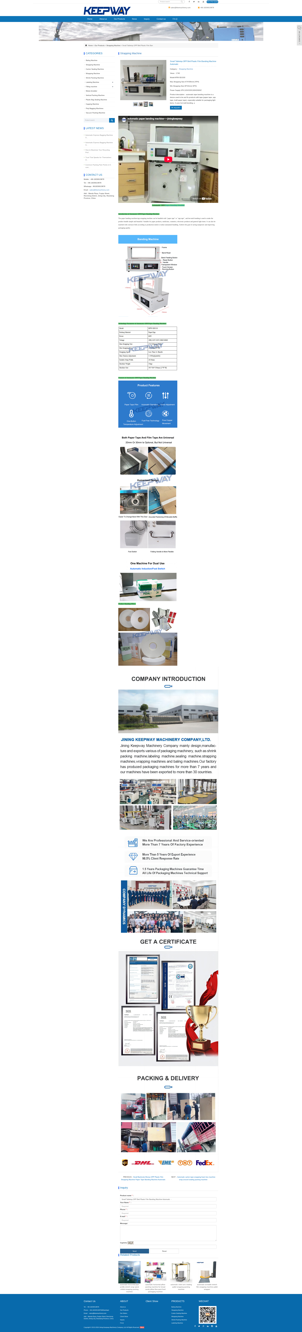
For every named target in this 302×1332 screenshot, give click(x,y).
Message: (124, 1223)
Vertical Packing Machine (95, 95)
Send (134, 1251)
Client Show (152, 1301)
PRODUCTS (177, 1301)
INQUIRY (176, 108)
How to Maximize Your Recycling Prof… (97, 151)
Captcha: (123, 1243)
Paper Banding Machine (175, 205)
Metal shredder (91, 91)
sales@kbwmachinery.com (181, 8)
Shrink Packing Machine (95, 78)
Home (89, 19)
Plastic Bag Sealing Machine (96, 100)
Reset (164, 1251)
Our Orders (123, 1313)
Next (163, 80)
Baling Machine (91, 60)
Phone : (124, 1209)
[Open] (299, 35)
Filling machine (91, 86)
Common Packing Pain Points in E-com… (98, 166)
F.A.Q (175, 19)
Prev (123, 80)
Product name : (127, 1195)
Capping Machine (92, 104)
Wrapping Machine (93, 73)
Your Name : (125, 1202)
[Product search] (112, 120)
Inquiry (147, 19)
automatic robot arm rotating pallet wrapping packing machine (181, 1287)
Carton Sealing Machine (95, 69)
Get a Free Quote (212, 2)
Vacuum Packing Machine (95, 113)
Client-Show (124, 1316)
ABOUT (124, 1301)
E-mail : (124, 1216)
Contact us (161, 19)
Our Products (119, 19)
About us (103, 19)
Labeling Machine (92, 82)
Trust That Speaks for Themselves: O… (98, 158)
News (134, 19)
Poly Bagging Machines (94, 108)
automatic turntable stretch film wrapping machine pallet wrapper (207, 1287)
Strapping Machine (113, 45)
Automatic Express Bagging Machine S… (99, 136)
